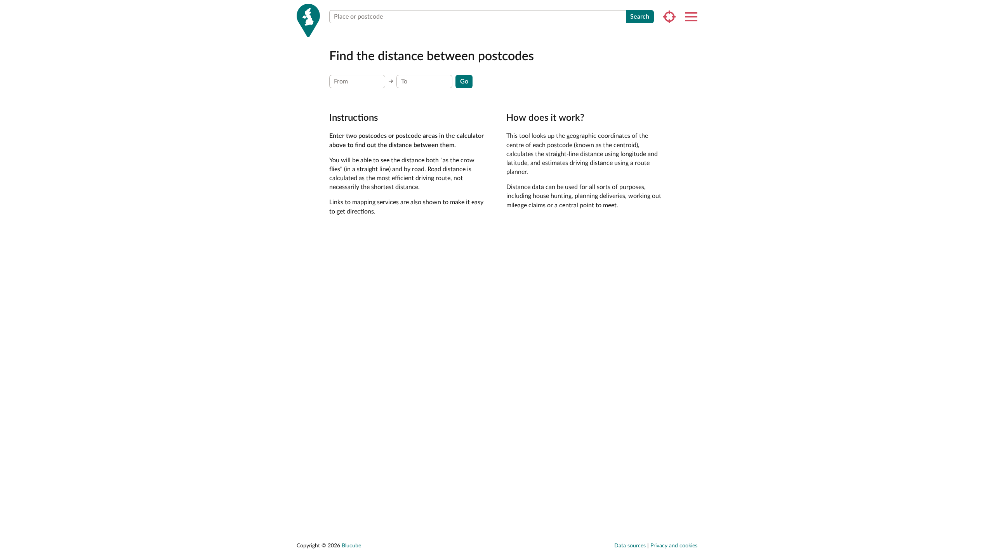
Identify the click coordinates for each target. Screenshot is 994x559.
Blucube (351, 546)
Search (639, 17)
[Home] (308, 20)
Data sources (630, 546)
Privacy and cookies (673, 546)
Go (464, 81)
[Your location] (669, 16)
